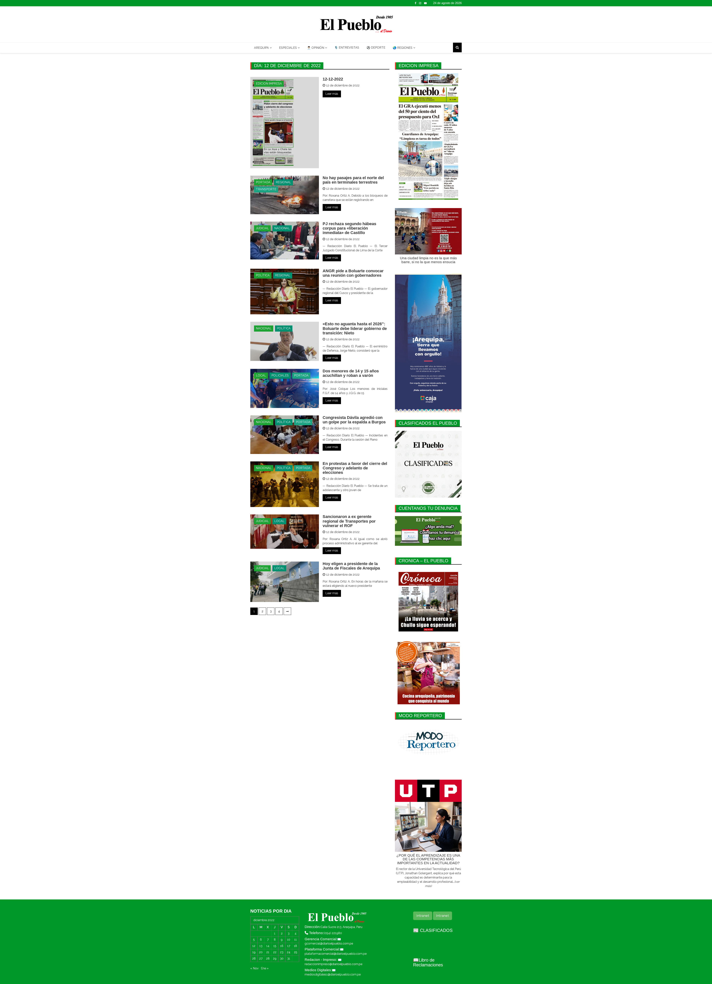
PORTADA (263, 182)
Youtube (425, 3)
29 (274, 958)
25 (295, 952)
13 (260, 946)
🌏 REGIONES (402, 48)
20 (261, 952)
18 (295, 946)
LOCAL (261, 375)
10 (288, 939)
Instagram (420, 3)
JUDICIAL (262, 228)
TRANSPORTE (266, 189)
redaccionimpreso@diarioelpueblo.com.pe (333, 964)
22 (274, 952)
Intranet (422, 916)
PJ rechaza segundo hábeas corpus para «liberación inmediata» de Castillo (349, 228)
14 (267, 946)
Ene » (264, 968)
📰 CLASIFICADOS (433, 930)
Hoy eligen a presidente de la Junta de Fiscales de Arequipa (351, 565)
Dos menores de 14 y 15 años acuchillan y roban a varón (351, 373)
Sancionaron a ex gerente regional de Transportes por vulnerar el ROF (349, 521)
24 (288, 952)
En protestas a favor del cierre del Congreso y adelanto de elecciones (355, 468)
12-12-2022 (333, 79)
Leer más (331, 94)
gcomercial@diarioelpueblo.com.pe (329, 943)
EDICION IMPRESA (269, 83)
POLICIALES (280, 375)
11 (295, 939)
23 (281, 952)
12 (253, 946)
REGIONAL (283, 182)
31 (288, 958)
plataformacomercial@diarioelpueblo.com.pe (336, 953)
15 (274, 946)
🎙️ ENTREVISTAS (346, 47)
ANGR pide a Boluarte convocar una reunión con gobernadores (353, 273)
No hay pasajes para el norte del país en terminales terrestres (353, 180)
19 (254, 952)
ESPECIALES (288, 48)
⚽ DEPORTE (376, 47)
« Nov (254, 968)
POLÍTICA (263, 275)
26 (254, 958)
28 (268, 958)
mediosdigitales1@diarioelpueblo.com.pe (333, 974)
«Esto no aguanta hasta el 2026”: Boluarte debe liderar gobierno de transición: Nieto (355, 328)
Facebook (415, 3)
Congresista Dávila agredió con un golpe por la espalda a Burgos (354, 419)
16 (281, 946)
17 (288, 946)
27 (261, 958)
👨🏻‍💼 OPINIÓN (315, 48)
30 (282, 958)
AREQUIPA (261, 48)
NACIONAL (282, 228)
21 (267, 952)
